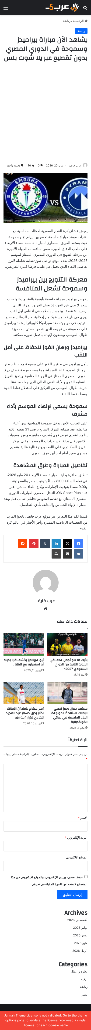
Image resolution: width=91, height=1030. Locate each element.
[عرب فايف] (61, 7)
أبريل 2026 (80, 950)
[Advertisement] (45, 112)
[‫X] (67, 543)
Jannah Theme (15, 1015)
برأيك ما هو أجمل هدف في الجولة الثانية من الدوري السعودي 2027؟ (69, 664)
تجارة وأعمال (79, 971)
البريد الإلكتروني (76, 837)
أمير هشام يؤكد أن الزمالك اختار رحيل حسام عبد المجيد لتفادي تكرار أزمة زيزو (25, 713)
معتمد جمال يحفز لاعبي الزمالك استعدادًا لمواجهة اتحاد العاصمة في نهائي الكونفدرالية (69, 715)
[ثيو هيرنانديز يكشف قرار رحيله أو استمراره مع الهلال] (24, 644)
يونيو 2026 (80, 935)
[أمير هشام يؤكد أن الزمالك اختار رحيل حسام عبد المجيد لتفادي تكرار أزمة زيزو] (24, 693)
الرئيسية (79, 21)
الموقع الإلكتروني (77, 857)
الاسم (83, 818)
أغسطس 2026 (77, 920)
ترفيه (84, 979)
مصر (85, 994)
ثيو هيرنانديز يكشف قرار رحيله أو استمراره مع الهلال (24, 662)
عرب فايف (75, 165)
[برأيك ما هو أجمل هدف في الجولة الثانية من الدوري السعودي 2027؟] (67, 644)
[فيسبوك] (78, 543)
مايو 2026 (81, 943)
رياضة (66, 21)
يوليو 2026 (80, 927)
